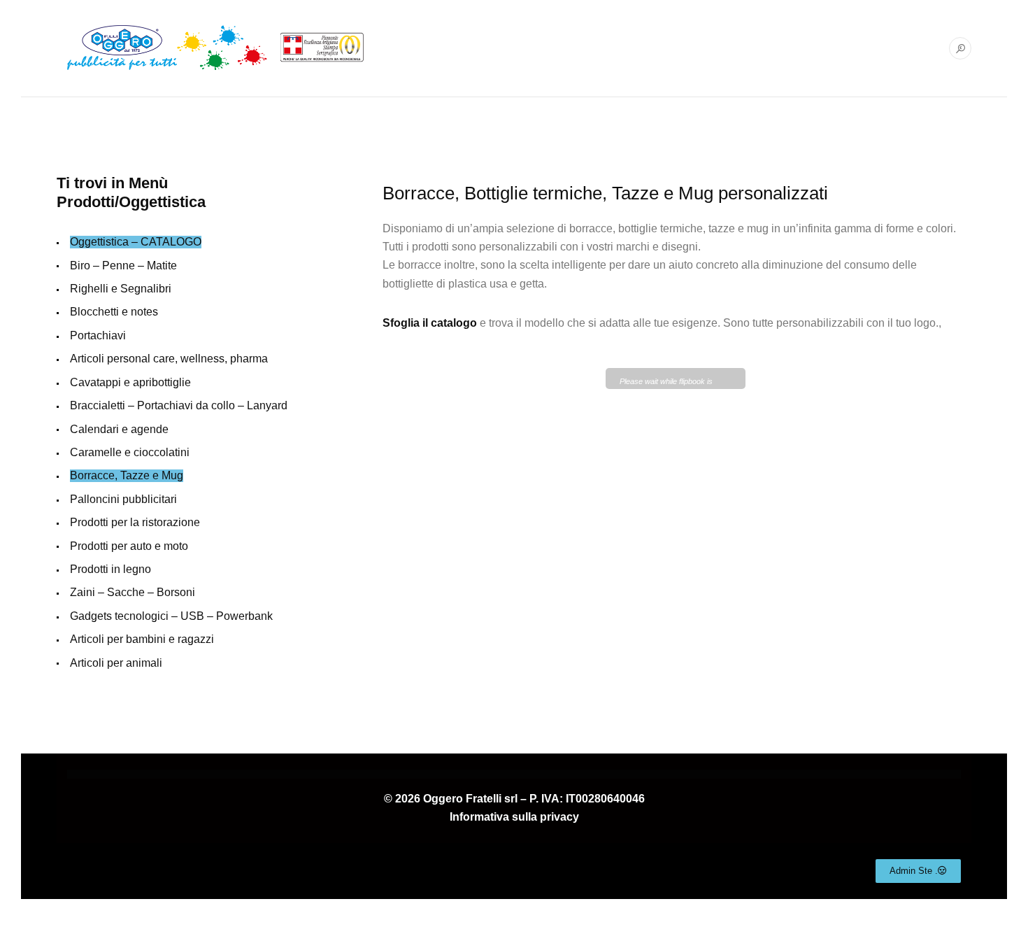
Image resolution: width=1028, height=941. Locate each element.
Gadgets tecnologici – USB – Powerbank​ (171, 616)
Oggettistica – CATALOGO (135, 242)
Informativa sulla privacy (514, 817)
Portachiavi (98, 335)
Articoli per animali (116, 663)
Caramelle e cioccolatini (130, 452)
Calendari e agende (119, 429)
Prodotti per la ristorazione (135, 522)
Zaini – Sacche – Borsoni (132, 592)
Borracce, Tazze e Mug (126, 475)
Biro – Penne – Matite (123, 265)
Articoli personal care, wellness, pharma (169, 359)
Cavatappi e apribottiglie (130, 382)
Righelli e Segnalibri (120, 289)
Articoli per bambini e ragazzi (142, 639)
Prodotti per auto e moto (129, 546)
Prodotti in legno (110, 569)
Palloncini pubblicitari (123, 499)
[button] (918, 871)
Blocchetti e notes (114, 312)
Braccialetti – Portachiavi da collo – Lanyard (178, 405)
